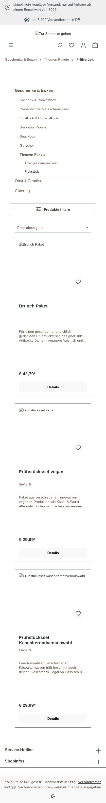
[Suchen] (60, 45)
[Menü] (11, 45)
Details (53, 387)
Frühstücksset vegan (41, 471)
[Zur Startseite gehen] (53, 33)
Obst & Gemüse (28, 181)
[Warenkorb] (95, 45)
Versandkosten (89, 782)
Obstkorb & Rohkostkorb (39, 118)
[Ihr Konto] (83, 45)
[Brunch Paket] (53, 266)
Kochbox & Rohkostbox (38, 100)
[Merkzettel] (71, 45)
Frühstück (32, 171)
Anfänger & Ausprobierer (41, 163)
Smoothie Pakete (33, 127)
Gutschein (27, 145)
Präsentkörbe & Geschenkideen (44, 109)
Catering (22, 191)
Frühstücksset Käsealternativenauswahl (45, 640)
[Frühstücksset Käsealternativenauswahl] (53, 598)
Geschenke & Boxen (34, 90)
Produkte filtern (56, 209)
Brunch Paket (33, 306)
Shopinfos (14, 761)
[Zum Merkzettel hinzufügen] (78, 282)
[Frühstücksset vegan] (53, 432)
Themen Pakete (33, 154)
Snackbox (27, 136)
